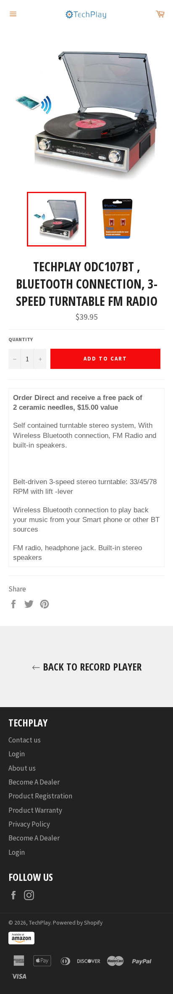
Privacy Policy (29, 824)
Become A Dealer (34, 782)
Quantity (20, 339)
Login (16, 753)
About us (22, 768)
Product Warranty (35, 810)
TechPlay (39, 922)
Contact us (24, 740)
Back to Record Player (91, 666)
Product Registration (40, 796)
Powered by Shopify (77, 922)
